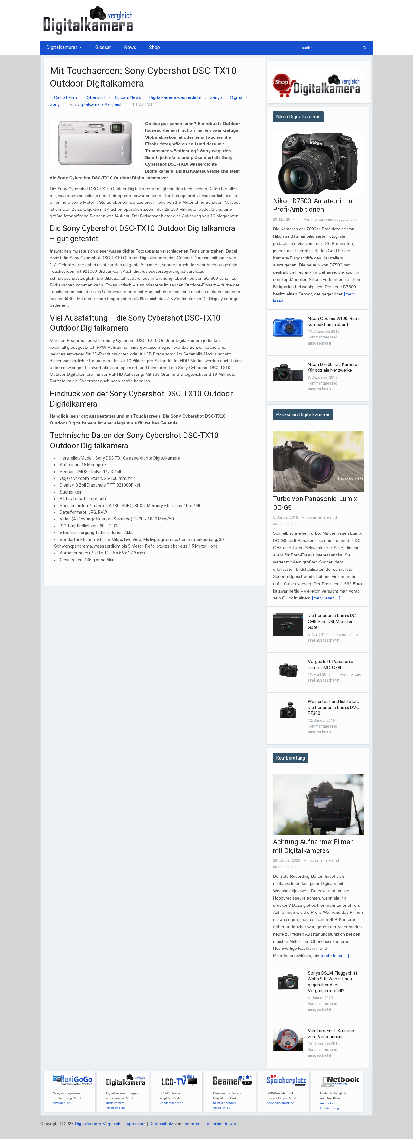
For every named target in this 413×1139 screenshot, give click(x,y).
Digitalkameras (59, 49)
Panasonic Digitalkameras (303, 415)
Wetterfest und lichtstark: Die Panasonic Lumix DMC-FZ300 (334, 707)
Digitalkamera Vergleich (100, 104)
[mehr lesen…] (326, 598)
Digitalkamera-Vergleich (97, 1123)
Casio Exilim (65, 97)
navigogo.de (61, 1102)
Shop (154, 47)
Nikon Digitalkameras (298, 117)
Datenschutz (161, 1123)
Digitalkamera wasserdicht (175, 97)
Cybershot (95, 97)
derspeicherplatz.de (280, 1102)
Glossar (103, 47)
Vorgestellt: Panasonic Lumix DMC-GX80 (330, 664)
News (130, 47)
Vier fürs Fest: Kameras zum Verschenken (332, 1033)
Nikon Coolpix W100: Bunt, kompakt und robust (334, 321)
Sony (55, 104)
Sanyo (216, 97)
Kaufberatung (290, 758)
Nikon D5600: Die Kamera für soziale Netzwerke (332, 367)
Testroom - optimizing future (209, 1123)
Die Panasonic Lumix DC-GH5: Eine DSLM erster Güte (333, 621)
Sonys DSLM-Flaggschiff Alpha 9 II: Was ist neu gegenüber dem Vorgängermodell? (333, 982)
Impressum (135, 1123)
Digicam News (127, 97)
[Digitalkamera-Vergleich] (88, 20)
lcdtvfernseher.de (172, 1102)
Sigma (236, 97)
